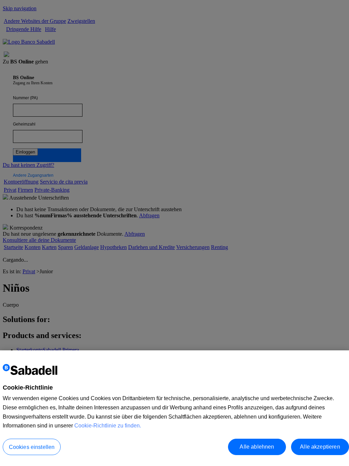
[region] (174, 408)
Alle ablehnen (257, 447)
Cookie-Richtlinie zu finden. (107, 425)
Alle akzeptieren (320, 447)
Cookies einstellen (32, 447)
